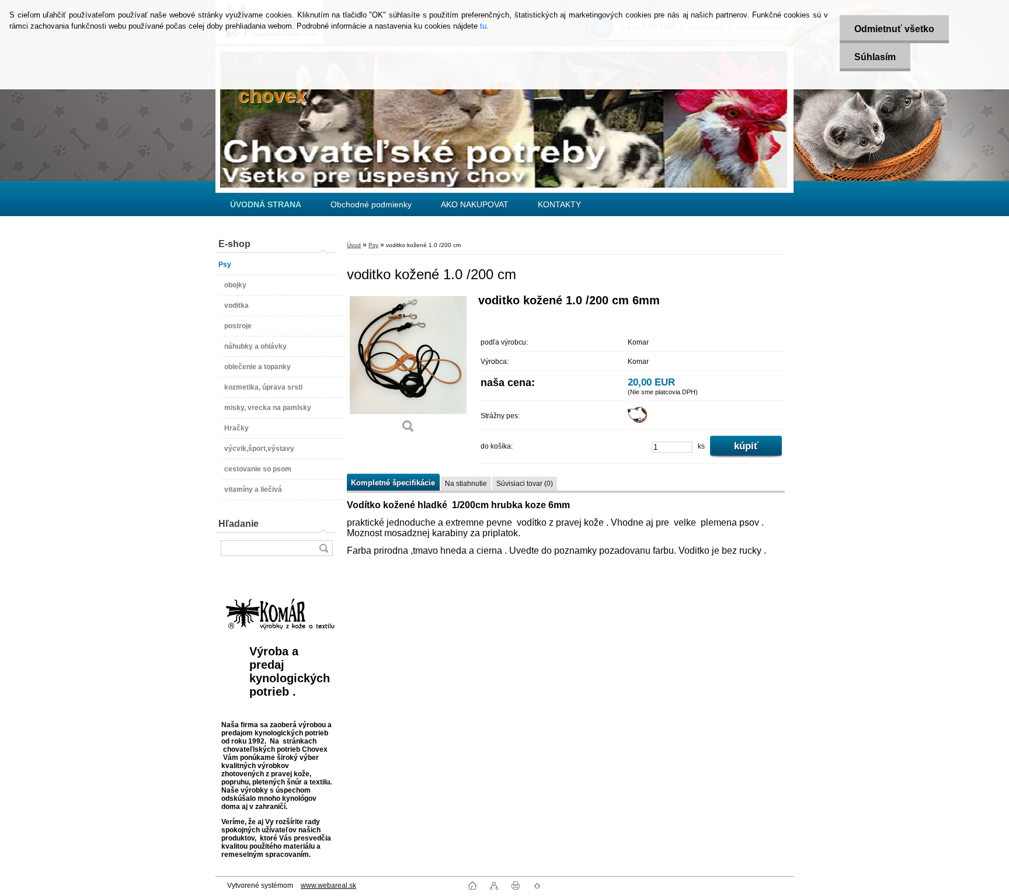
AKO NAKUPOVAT (475, 204)
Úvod (354, 245)
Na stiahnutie (466, 484)
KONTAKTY (559, 204)
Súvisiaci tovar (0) (524, 484)
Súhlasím (875, 57)
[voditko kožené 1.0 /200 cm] (408, 367)
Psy (373, 245)
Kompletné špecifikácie (393, 482)
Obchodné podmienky (371, 204)
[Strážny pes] (637, 420)
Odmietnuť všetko (894, 29)
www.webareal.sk (328, 885)
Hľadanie (238, 524)
